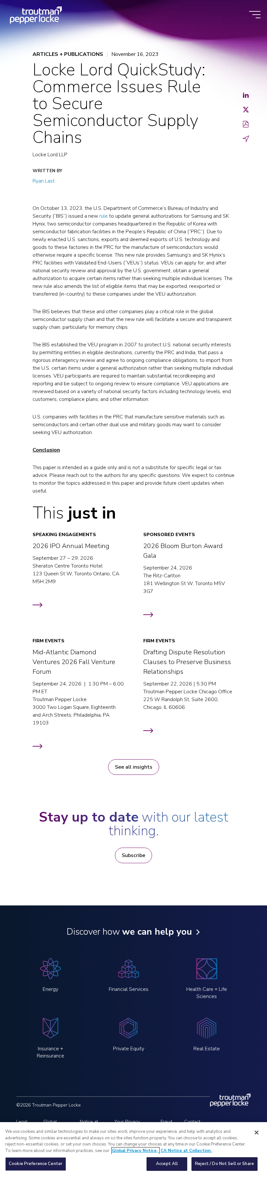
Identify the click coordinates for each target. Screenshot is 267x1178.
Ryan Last (44, 181)
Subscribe (133, 855)
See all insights (133, 767)
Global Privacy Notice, (135, 1151)
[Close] (256, 1132)
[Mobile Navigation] (254, 15)
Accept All (167, 1164)
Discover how (129, 932)
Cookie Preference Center (36, 1164)
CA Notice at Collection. (186, 1151)
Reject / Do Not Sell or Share (224, 1164)
